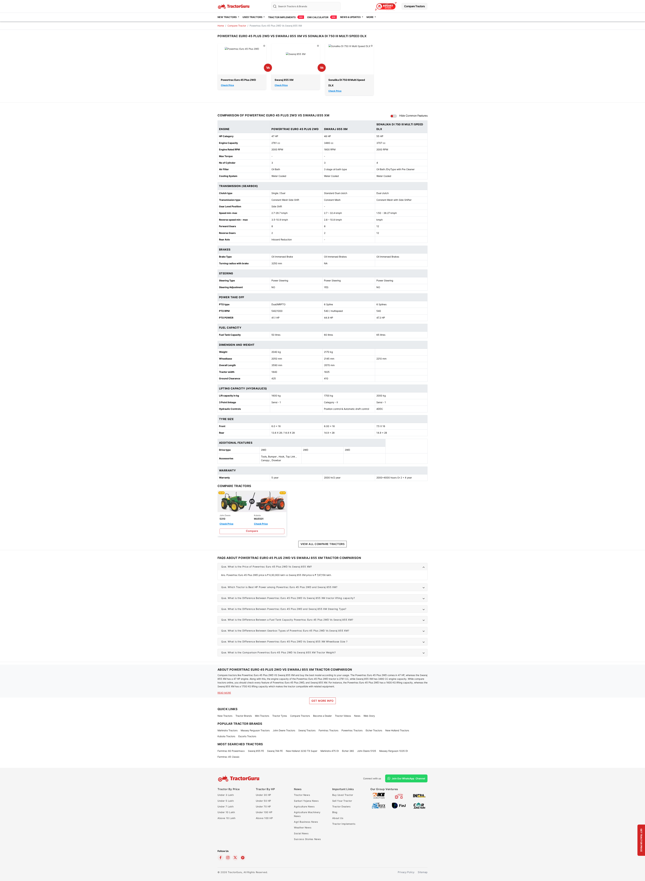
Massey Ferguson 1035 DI (393, 750)
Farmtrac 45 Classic (229, 756)
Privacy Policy (406, 872)
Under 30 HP (263, 794)
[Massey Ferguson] (386, 6)
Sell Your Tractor (342, 800)
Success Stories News (307, 839)
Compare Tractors (414, 6)
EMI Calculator (317, 17)
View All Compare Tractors (322, 544)
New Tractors (225, 715)
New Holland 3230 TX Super (301, 750)
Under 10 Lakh (226, 812)
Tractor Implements (282, 17)
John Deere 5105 (366, 750)
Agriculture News (304, 806)
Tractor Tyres (279, 715)
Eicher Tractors (374, 730)
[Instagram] (228, 858)
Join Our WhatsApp (408, 778)
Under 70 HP (263, 806)
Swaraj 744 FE (275, 750)
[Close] (264, 46)
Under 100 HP (264, 812)
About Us (337, 818)
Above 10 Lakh (226, 818)
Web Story (369, 715)
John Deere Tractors (284, 730)
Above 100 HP (264, 818)
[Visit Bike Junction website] (378, 795)
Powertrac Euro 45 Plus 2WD (238, 79)
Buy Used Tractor (342, 794)
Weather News (302, 827)
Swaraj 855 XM (284, 79)
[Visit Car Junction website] (419, 805)
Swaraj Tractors (306, 730)
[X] (235, 858)
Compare (252, 531)
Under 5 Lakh (226, 800)
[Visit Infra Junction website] (419, 795)
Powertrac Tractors (351, 730)
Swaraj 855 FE (256, 750)
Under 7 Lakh (225, 806)
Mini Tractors (262, 715)
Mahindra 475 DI (329, 750)
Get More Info (322, 700)
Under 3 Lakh (226, 794)
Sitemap (422, 872)
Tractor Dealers (341, 806)
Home (221, 25)
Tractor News (302, 794)
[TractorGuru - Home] (234, 6)
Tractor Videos (343, 715)
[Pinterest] (243, 858)
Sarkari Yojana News (306, 800)
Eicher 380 (348, 750)
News (357, 715)
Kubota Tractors (226, 736)
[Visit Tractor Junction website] (399, 795)
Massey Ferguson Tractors (255, 730)
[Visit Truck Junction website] (378, 805)
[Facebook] (221, 858)
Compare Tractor (236, 25)
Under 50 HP (263, 800)
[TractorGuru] (239, 778)
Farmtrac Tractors (328, 730)
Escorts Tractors (247, 736)
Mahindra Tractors (228, 730)
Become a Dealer (322, 715)
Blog (334, 812)
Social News (301, 833)
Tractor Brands (243, 715)
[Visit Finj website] (399, 805)
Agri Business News (306, 821)
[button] (322, 566)
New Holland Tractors (397, 730)
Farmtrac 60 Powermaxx (231, 750)
